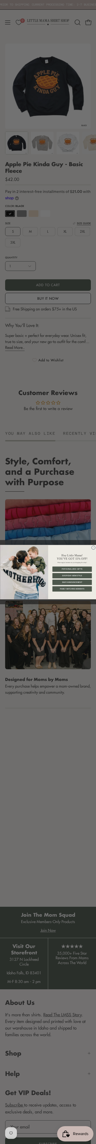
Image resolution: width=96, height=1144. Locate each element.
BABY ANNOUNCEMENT (72, 582)
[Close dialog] (93, 547)
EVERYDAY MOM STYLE (72, 575)
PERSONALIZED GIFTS (72, 569)
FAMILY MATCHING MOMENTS (72, 589)
